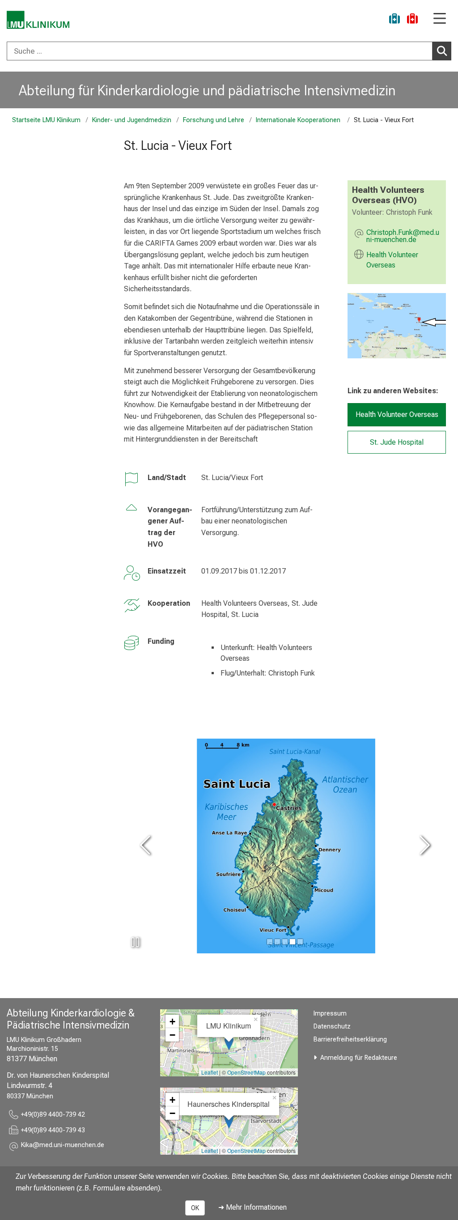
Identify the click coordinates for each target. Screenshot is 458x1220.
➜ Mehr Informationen (252, 1207)
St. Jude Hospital (397, 442)
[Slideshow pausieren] (135, 942)
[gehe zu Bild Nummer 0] (269, 941)
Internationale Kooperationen (299, 120)
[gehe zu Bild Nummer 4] (300, 941)
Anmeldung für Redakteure (358, 1058)
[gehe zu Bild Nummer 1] (277, 941)
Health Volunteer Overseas (392, 260)
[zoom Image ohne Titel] (397, 326)
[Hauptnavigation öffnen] (439, 19)
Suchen (442, 51)
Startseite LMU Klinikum (46, 120)
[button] (403, 236)
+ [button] (172, 1021)
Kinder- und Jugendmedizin (131, 120)
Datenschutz (332, 1026)
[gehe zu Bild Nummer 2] (285, 941)
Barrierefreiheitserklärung (350, 1039)
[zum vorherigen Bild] (147, 846)
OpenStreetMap (246, 1072)
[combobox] (229, 51)
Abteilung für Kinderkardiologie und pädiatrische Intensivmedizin (207, 90)
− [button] (172, 1035)
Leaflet (209, 1072)
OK (195, 1207)
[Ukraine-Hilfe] (394, 19)
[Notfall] (412, 19)
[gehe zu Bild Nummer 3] (292, 941)
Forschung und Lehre (213, 120)
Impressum (330, 1013)
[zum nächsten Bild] (423, 846)
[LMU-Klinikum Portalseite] (38, 20)
